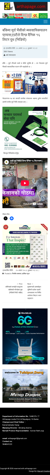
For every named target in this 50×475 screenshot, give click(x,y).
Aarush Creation (44, 471)
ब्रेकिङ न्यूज (25, 274)
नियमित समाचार (16, 274)
